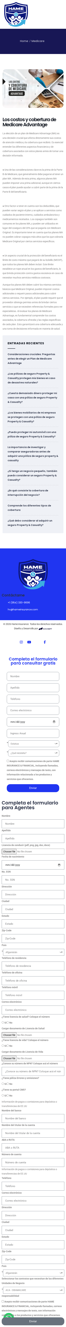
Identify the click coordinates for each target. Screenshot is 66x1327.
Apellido (6, 830)
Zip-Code (7, 930)
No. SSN (6, 871)
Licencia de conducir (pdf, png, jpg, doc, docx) (26, 845)
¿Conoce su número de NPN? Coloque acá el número (30, 1063)
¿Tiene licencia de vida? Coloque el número (25, 1040)
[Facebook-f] (45, 642)
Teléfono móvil (10, 987)
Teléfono (6, 1178)
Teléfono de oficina (12, 972)
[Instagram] (21, 642)
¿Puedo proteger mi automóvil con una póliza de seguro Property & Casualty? (32, 434)
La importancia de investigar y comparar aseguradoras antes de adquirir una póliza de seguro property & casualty (33, 453)
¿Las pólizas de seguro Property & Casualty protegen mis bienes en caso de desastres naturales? (31, 378)
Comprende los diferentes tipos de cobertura (29, 508)
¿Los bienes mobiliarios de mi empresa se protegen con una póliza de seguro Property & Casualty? (32, 417)
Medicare (37, 41)
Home (24, 41)
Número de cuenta (11, 1154)
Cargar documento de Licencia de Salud (23, 1028)
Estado (5, 916)
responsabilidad (10, 1296)
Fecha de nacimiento (13, 856)
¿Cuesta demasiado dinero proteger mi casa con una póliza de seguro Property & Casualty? (32, 397)
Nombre (6, 815)
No (10, 1022)
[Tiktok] (37, 642)
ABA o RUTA (8, 1139)
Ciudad (5, 901)
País (4, 945)
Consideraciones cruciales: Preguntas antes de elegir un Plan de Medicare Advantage (31, 359)
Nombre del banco (11, 1110)
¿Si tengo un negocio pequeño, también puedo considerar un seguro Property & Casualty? (32, 475)
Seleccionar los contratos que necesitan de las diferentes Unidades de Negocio (32, 1281)
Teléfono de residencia (14, 958)
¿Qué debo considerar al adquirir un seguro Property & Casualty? (30, 523)
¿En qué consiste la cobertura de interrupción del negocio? (28, 493)
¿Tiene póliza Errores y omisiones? (20, 1078)
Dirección (7, 886)
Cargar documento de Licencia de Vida (22, 1051)
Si (5, 1022)
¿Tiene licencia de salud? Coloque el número (26, 1016)
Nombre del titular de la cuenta (18, 1125)
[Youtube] (29, 642)
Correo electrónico (12, 1001)
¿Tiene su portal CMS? (14, 1089)
